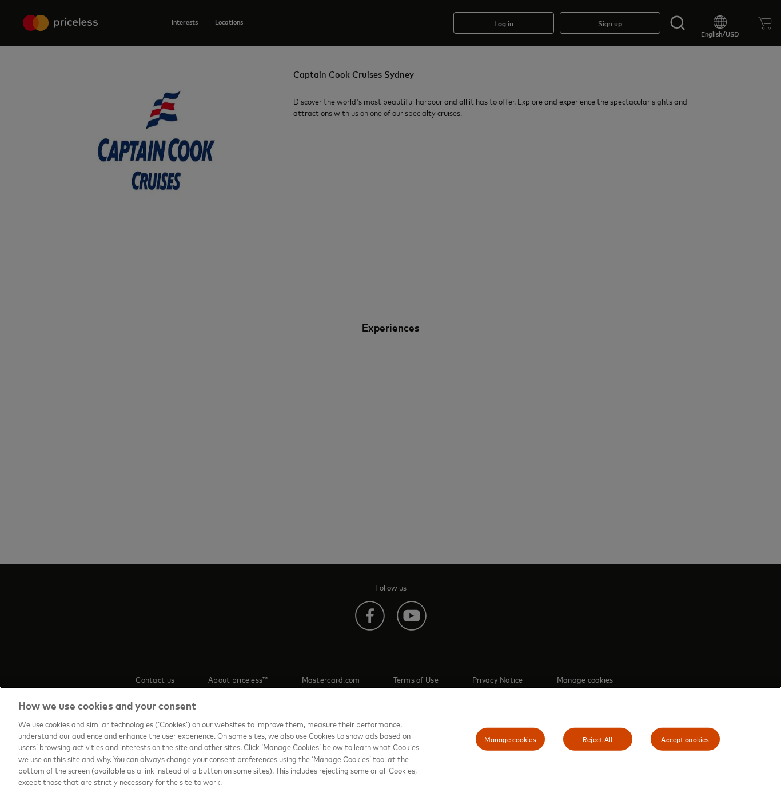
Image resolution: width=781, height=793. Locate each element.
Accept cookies (685, 739)
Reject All (597, 739)
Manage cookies (510, 739)
